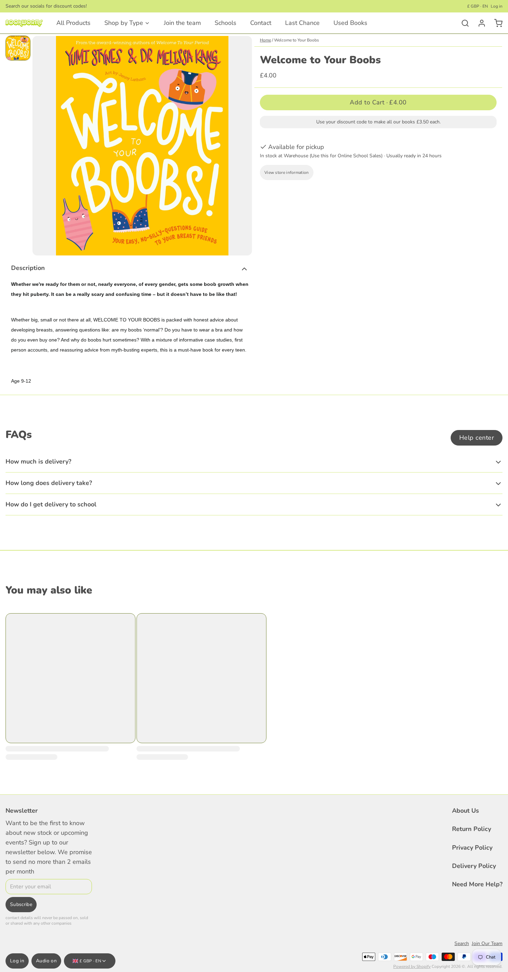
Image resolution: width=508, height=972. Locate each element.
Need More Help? (477, 884)
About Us (465, 810)
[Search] (462, 23)
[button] (378, 102)
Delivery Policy (474, 866)
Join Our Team (487, 943)
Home (265, 40)
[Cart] (495, 23)
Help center (476, 437)
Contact (260, 23)
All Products (73, 23)
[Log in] (479, 23)
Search (461, 943)
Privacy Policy (472, 847)
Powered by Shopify (412, 966)
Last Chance (302, 23)
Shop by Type (123, 23)
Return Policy (471, 829)
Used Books (350, 23)
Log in (496, 6)
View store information (286, 172)
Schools (225, 23)
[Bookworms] (24, 23)
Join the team (182, 23)
